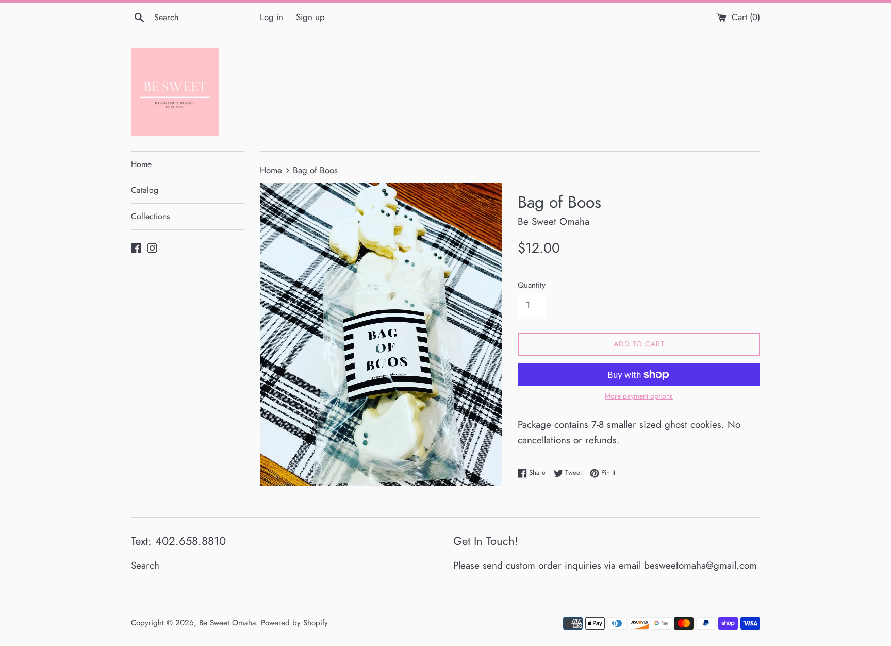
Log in (271, 17)
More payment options (639, 396)
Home (141, 164)
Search (145, 565)
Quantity (532, 285)
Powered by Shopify (294, 622)
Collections (150, 216)
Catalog (144, 190)
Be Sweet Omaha (227, 622)
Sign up (310, 17)
